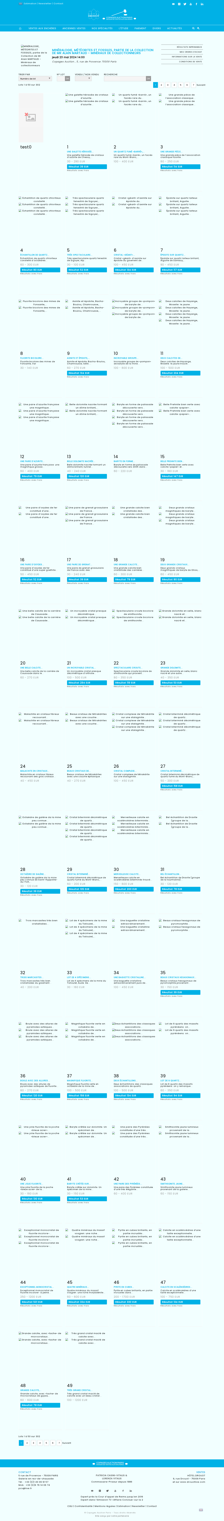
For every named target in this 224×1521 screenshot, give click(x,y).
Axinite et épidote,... (78, 358)
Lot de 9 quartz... (171, 1080)
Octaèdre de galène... (33, 874)
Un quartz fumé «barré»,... (129, 151)
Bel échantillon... (171, 874)
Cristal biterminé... (172, 771)
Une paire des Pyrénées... (128, 1183)
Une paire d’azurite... (32, 461)
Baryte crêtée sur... (79, 1183)
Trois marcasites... (32, 977)
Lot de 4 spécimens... (79, 977)
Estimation (30, 3)
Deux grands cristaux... (175, 564)
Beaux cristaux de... (79, 771)
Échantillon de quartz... (34, 254)
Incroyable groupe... (126, 358)
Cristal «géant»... (124, 254)
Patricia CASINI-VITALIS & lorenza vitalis (112, 1477)
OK (67, 78)
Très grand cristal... (80, 1390)
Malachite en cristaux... (34, 771)
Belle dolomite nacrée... (81, 461)
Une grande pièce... (172, 151)
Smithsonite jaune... (172, 1183)
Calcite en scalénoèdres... (176, 1287)
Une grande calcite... (126, 564)
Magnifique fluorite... (80, 1080)
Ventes (200, 1472)
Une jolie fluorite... (31, 1183)
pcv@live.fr (25, 1488)
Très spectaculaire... (79, 254)
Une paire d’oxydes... (32, 564)
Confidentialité (84, 1506)
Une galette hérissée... (80, 151)
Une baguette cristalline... (130, 977)
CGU (70, 1506)
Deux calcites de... (172, 358)
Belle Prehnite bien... (172, 461)
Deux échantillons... (126, 1080)
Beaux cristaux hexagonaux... (178, 977)
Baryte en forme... (124, 461)
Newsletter (45, 3)
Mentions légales (105, 1506)
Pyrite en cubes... (124, 1287)
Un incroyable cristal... (81, 667)
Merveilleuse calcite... (127, 874)
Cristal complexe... (125, 771)
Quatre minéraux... (78, 1287)
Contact (58, 3)
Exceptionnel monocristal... (37, 1287)
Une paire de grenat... (79, 564)
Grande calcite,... (30, 1390)
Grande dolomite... (172, 667)
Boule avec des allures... (35, 1080)
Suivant (201, 85)
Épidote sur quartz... (173, 254)
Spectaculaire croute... (128, 667)
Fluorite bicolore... (32, 358)
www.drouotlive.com (192, 1481)
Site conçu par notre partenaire (112, 1516)
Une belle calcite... (31, 667)
